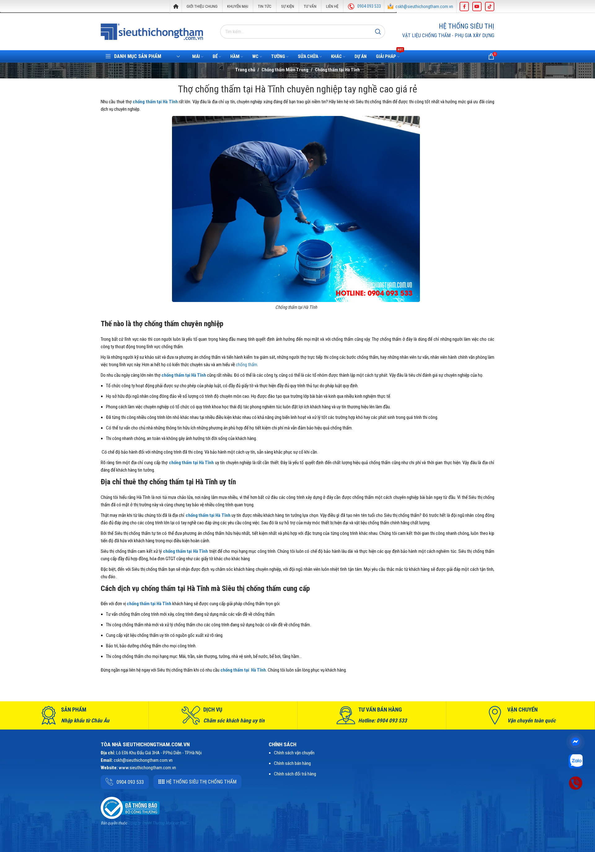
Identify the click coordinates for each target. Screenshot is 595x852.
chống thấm (246, 364)
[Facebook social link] (464, 6)
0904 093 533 (369, 6)
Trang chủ (245, 69)
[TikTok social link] (489, 6)
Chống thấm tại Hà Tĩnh (337, 70)
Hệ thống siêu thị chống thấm (201, 782)
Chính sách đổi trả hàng (295, 774)
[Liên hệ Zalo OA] (576, 761)
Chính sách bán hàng (292, 763)
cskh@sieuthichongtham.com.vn (424, 6)
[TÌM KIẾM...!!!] (378, 31)
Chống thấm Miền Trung (285, 70)
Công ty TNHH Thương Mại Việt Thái (157, 823)
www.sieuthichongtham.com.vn (147, 767)
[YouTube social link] (477, 6)
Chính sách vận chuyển (294, 753)
